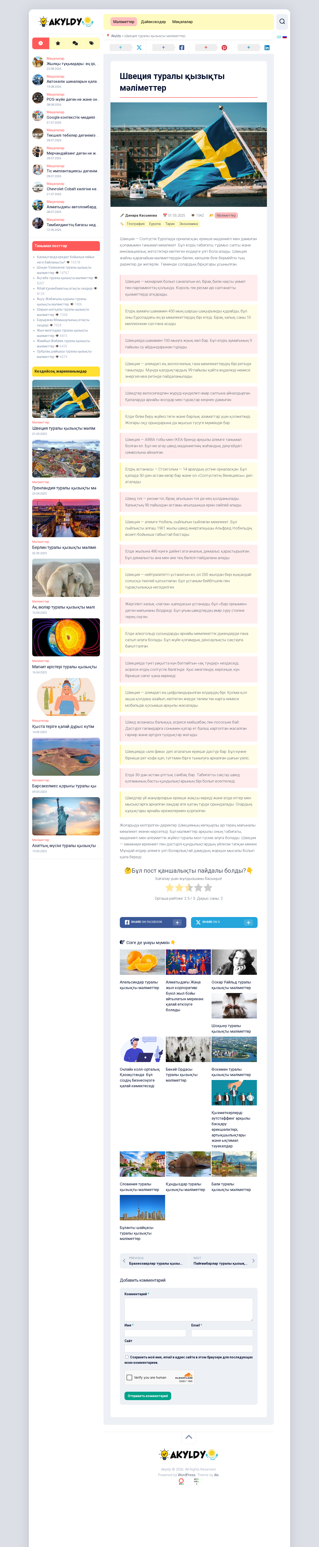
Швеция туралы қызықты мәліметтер (69, 428)
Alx (216, 1475)
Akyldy (116, 36)
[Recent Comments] (74, 43)
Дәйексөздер (153, 21)
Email (196, 1325)
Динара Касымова (141, 215)
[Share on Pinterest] (210, 48)
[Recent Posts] (40, 43)
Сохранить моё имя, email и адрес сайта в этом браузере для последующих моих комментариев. (188, 1359)
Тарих (170, 224)
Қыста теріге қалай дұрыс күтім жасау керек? (76, 726)
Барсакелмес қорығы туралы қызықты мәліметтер (82, 785)
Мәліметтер (40, 422)
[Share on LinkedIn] (252, 48)
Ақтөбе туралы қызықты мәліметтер (65, 278)
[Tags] (91, 43)
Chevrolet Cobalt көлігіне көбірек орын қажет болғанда (97, 189)
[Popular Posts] (57, 43)
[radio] (169, 888)
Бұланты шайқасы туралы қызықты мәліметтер (136, 1233)
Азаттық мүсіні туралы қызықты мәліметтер (75, 845)
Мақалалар (55, 58)
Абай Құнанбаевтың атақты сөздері (65, 288)
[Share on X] (124, 48)
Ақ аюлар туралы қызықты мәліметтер (70, 607)
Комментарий (136, 1294)
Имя (129, 1325)
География (136, 224)
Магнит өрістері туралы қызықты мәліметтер (76, 666)
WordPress (186, 1475)
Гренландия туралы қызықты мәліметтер (72, 487)
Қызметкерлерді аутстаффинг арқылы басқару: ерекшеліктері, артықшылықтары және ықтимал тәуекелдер (231, 1129)
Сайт (128, 1341)
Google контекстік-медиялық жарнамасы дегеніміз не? (97, 117)
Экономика (188, 224)
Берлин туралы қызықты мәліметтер (68, 547)
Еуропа (155, 224)
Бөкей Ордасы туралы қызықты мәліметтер (182, 1075)
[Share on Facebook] (167, 48)
